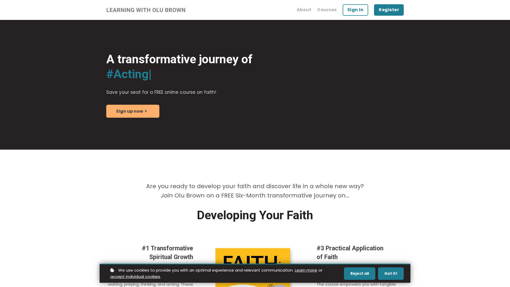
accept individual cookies (135, 276)
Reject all (359, 273)
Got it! (390, 273)
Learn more (306, 270)
